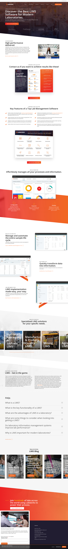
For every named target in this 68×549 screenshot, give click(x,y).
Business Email (4, 537)
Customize (53, 546)
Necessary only (58, 546)
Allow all (64, 546)
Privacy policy (28, 546)
